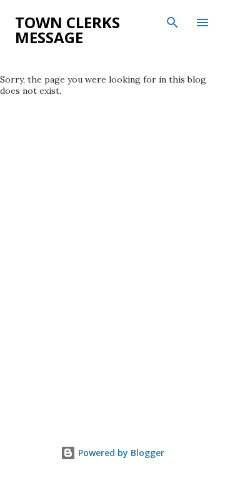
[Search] (172, 22)
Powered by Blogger (120, 453)
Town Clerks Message (67, 30)
